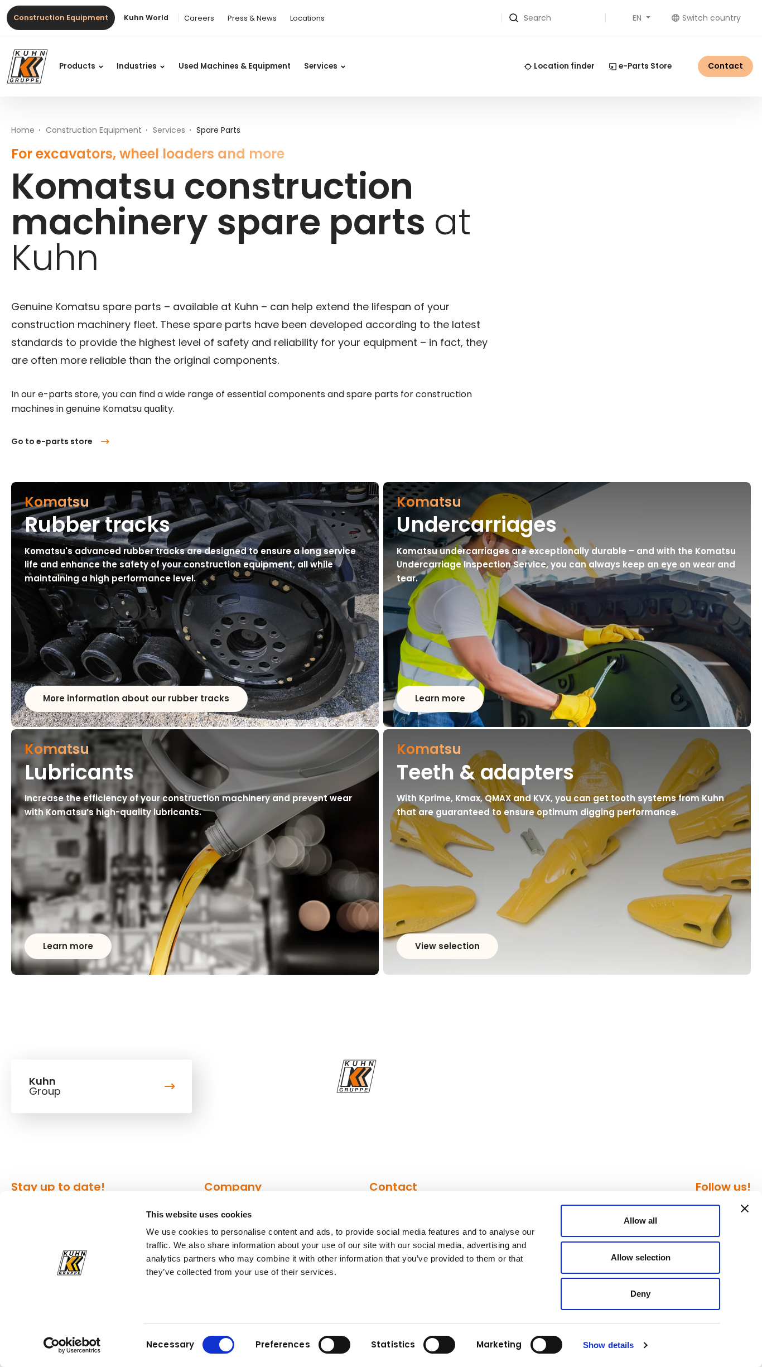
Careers (199, 18)
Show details (608, 1345)
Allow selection (641, 1257)
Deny (640, 1293)
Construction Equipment (60, 17)
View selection (447, 946)
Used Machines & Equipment (235, 66)
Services (321, 66)
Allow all (640, 1220)
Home (23, 130)
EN (638, 18)
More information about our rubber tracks (136, 698)
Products (78, 66)
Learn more (440, 698)
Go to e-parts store (52, 441)
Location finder (564, 66)
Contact (725, 65)
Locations (307, 18)
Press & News (252, 18)
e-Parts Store (645, 66)
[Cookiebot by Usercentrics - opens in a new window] (72, 1345)
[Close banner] (745, 1208)
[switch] (334, 1345)
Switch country (711, 17)
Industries (137, 66)
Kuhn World (146, 17)
